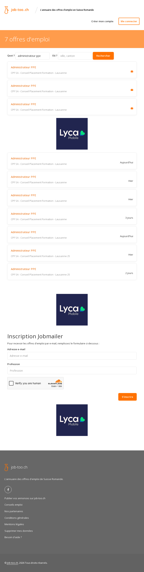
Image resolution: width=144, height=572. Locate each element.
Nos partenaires (13, 511)
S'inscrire (127, 397)
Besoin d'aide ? (13, 537)
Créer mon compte (102, 21)
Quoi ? (11, 55)
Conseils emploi (13, 504)
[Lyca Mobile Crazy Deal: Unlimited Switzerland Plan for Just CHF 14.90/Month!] (72, 310)
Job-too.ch (12, 562)
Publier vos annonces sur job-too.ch (24, 498)
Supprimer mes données (18, 530)
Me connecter (129, 21)
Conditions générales (16, 518)
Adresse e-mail (16, 349)
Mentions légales (14, 524)
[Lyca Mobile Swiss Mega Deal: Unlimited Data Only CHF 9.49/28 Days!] (72, 134)
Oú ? (54, 55)
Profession (13, 364)
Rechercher (103, 55)
